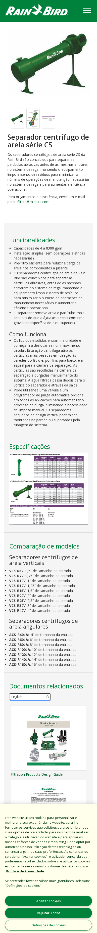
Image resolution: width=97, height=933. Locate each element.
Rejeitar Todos (48, 913)
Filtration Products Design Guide (37, 774)
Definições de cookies (49, 925)
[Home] (41, 10)
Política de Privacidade (25, 871)
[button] (48, 62)
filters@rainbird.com (33, 201)
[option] (17, 118)
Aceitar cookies (48, 901)
